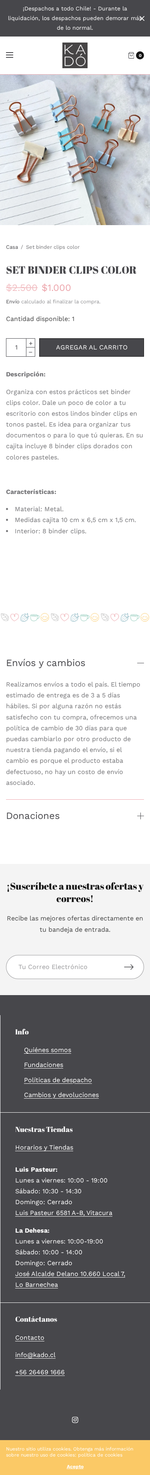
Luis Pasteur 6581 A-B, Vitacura (63, 1213)
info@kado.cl (35, 1355)
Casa (12, 247)
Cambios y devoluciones (61, 1095)
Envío (13, 302)
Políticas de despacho (58, 1080)
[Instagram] (75, 1420)
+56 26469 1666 (40, 1372)
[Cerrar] (142, 18)
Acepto (75, 1466)
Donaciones (33, 816)
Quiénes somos (47, 1050)
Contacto (29, 1337)
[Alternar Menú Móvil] (15, 55)
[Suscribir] (134, 967)
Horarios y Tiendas (44, 1147)
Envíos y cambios (46, 663)
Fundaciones (43, 1065)
